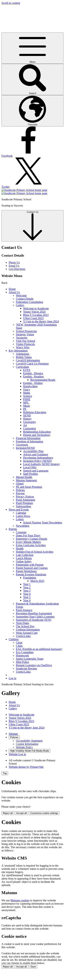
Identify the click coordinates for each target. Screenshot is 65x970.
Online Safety (24, 561)
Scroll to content (10, 3)
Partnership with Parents (30, 564)
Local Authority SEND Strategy (41, 464)
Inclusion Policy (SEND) (37, 460)
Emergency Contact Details (31, 538)
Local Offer (29, 467)
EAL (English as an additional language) (39, 649)
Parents (13, 528)
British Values (24, 357)
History (27, 418)
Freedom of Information (29, 441)
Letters (20, 519)
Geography (29, 421)
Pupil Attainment (25, 499)
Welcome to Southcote (36, 308)
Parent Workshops (26, 571)
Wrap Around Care (27, 632)
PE (25, 408)
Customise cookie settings (44, 813)
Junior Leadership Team (29, 658)
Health (19, 548)
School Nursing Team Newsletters (42, 522)
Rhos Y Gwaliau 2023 (36, 314)
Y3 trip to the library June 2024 (41, 321)
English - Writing (33, 383)
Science (27, 396)
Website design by (26, 766)
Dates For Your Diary (28, 535)
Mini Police (22, 661)
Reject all (8, 813)
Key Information (18, 350)
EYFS (26, 370)
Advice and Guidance (35, 454)
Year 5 (27, 597)
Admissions (22, 353)
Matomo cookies (19, 900)
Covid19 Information (28, 360)
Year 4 (27, 593)
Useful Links (23, 636)
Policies (20, 490)
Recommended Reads (42, 379)
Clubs (19, 645)
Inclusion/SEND (25, 447)
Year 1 (27, 584)
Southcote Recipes (26, 668)
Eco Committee (25, 652)
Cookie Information (27, 743)
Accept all (21, 813)
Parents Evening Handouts (31, 574)
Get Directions (17, 268)
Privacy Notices (25, 496)
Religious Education (34, 412)
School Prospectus (26, 331)
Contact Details (24, 298)
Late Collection (24, 554)
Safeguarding (23, 506)
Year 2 (27, 587)
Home (12, 288)
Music (26, 405)
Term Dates (22, 623)
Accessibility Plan (33, 451)
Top (5, 773)
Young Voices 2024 (34, 311)
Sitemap (13, 733)
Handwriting (30, 386)
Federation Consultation (29, 301)
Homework (22, 655)
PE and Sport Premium (29, 486)
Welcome (21, 295)
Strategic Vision (25, 334)
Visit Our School (25, 340)
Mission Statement (26, 480)
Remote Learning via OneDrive (34, 665)
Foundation (29, 577)
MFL (26, 402)
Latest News (23, 516)
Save (33, 966)
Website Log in (17, 754)
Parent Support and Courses (32, 567)
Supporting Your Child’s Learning (35, 616)
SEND (27, 415)
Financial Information (28, 438)
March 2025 (37, 580)
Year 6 (27, 600)
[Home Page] (24, 191)
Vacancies (21, 337)
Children (14, 639)
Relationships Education (37, 431)
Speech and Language (35, 470)
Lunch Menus (24, 558)
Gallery (20, 305)
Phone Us (14, 262)
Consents (21, 532)
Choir (19, 642)
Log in (12, 678)
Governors (22, 444)
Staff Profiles (30, 473)
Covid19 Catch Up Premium (32, 363)
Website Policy (24, 747)
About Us (14, 292)
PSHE (26, 399)
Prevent (20, 493)
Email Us (14, 265)
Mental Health (24, 477)
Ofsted (19, 483)
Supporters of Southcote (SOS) (33, 619)
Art (25, 425)
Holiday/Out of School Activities (34, 551)
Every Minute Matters (28, 541)
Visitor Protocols (25, 344)
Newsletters (22, 525)
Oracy (26, 389)
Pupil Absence (24, 610)
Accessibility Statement (29, 740)
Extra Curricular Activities (31, 545)
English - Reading (33, 376)
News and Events (19, 509)
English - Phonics (33, 373)
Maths (26, 392)
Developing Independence (38, 457)
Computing (29, 428)
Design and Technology (36, 434)
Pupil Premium (24, 503)
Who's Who (22, 347)
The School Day (25, 626)
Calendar (21, 512)
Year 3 (27, 590)
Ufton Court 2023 (33, 318)
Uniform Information (28, 629)
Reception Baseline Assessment (34, 613)
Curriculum (22, 366)
